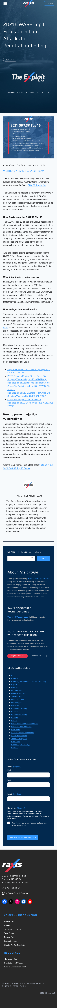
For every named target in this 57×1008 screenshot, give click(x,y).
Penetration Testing (19, 714)
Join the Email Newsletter (23, 837)
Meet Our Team (17, 699)
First (9, 770)
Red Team (15, 730)
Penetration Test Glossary (14, 963)
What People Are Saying (21, 745)
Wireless (14, 748)
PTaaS (14, 720)
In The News (16, 690)
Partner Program (10, 941)
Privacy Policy (9, 937)
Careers (14, 678)
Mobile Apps (16, 702)
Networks (15, 705)
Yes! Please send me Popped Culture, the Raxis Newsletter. (29, 824)
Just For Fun (16, 696)
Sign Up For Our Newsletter (14, 945)
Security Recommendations (22, 733)
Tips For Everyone (19, 739)
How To (14, 687)
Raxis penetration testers (38, 578)
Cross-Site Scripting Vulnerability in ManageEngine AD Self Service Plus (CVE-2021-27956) (30, 402)
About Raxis (9, 921)
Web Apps (15, 742)
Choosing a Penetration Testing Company (28, 681)
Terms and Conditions (12, 929)
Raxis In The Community (21, 727)
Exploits (10, 59)
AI (12, 675)
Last (9, 780)
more (5, 327)
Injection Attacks (18, 693)
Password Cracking (19, 708)
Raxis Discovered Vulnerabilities (24, 724)
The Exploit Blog (10, 959)
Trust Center (9, 933)
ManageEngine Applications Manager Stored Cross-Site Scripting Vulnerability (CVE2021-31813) (28, 386)
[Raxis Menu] (5, 4)
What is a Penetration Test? (15, 967)
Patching (15, 711)
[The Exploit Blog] (28, 77)
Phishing (14, 717)
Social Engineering (19, 736)
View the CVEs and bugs (17, 617)
